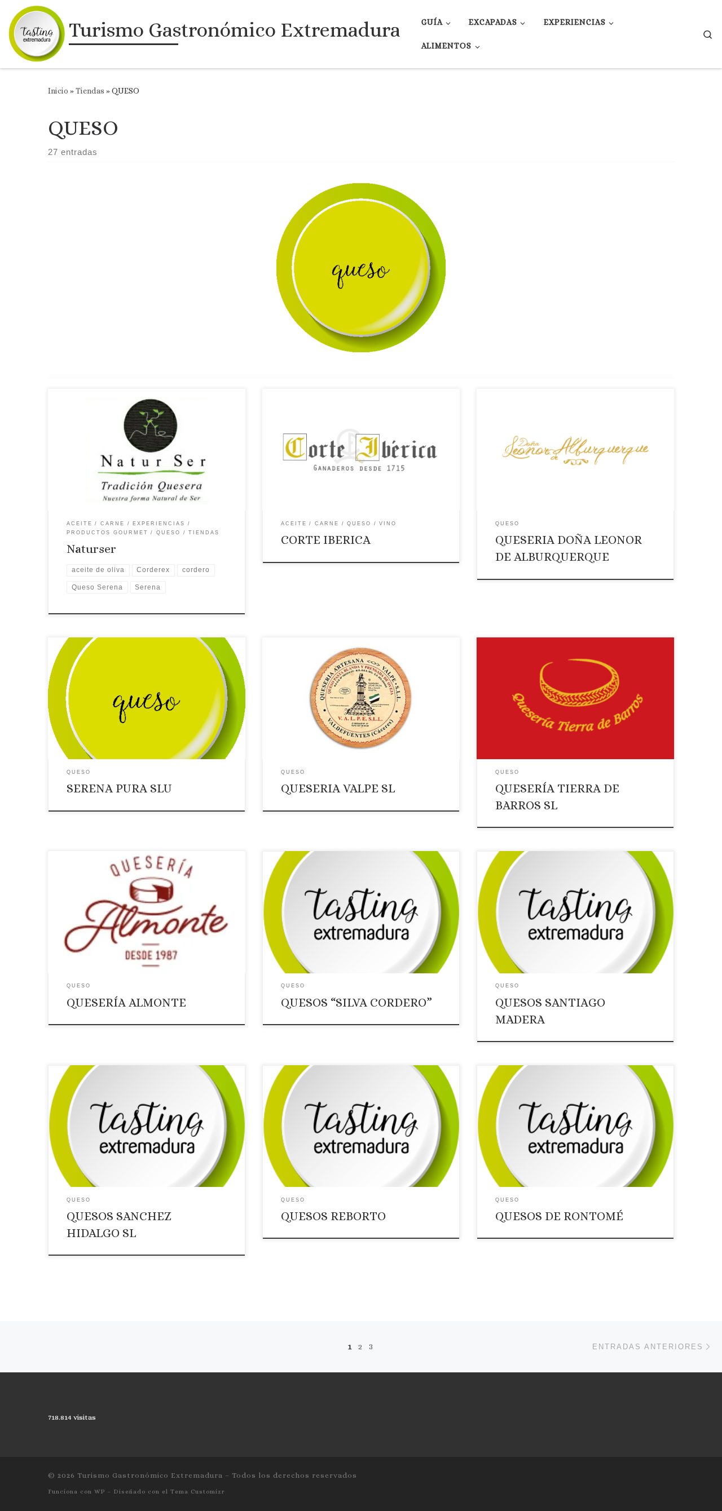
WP (99, 1491)
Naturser (91, 549)
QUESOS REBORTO (333, 1216)
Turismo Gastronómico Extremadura (150, 1475)
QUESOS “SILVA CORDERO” (356, 1002)
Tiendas (90, 90)
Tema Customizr (197, 1491)
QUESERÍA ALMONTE (126, 1002)
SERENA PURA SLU (119, 788)
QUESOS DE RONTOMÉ (559, 1216)
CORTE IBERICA (326, 540)
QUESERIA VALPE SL (338, 788)
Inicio (58, 90)
